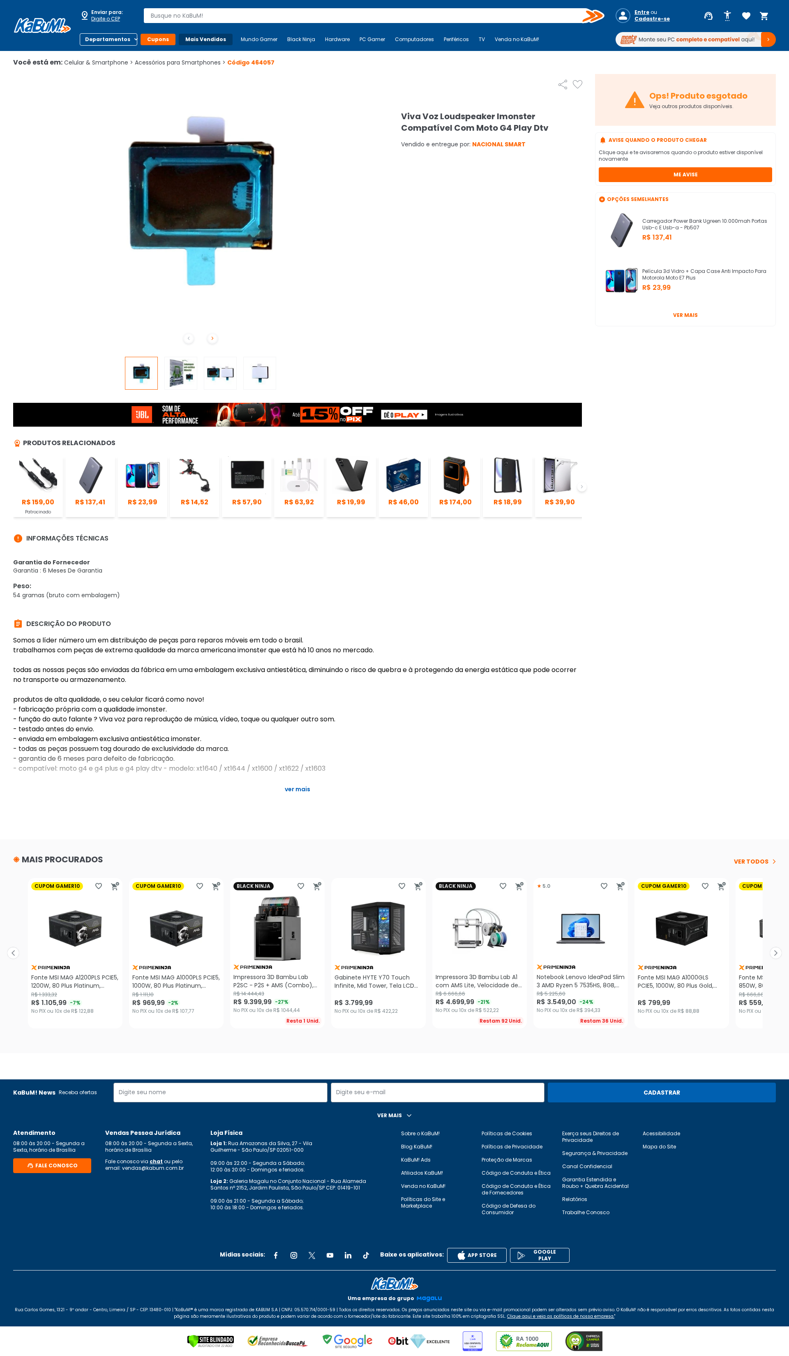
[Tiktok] (366, 1255)
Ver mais (685, 315)
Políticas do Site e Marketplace (423, 1202)
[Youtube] (330, 1255)
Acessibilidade (661, 1133)
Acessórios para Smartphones (180, 62)
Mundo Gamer (259, 39)
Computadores (414, 39)
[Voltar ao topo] (394, 1283)
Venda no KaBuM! (517, 39)
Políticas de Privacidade (512, 1146)
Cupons (158, 39)
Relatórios (574, 1199)
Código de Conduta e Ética (516, 1172)
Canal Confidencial (587, 1166)
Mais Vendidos (205, 39)
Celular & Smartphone (98, 62)
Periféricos (456, 39)
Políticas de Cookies (507, 1133)
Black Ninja (301, 39)
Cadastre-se (652, 19)
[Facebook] (275, 1255)
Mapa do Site (659, 1146)
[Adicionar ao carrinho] (115, 886)
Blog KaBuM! (416, 1146)
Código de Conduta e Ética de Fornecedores (516, 1189)
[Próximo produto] (775, 953)
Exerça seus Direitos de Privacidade (590, 1136)
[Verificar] (210, 1341)
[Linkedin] (348, 1255)
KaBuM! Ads (416, 1159)
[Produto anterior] (13, 953)
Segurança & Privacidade (595, 1153)
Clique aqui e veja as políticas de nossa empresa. (560, 1316)
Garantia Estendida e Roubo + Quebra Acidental (595, 1183)
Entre (641, 12)
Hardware (337, 39)
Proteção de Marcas (507, 1159)
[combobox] (368, 15)
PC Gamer (372, 39)
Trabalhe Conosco (585, 1212)
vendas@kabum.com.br (153, 1167)
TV (482, 39)
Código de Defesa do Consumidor (508, 1209)
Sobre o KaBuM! (420, 1133)
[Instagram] (293, 1255)
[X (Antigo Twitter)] (312, 1255)
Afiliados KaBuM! (422, 1172)
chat (156, 1161)
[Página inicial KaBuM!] (42, 25)
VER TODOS (751, 861)
